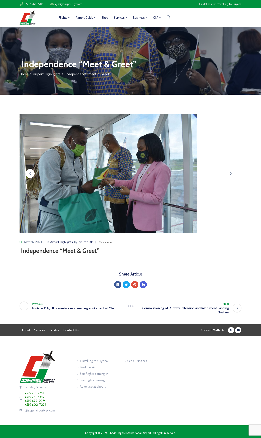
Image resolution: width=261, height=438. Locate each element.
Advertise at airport (93, 386)
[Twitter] (126, 284)
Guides (54, 330)
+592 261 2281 (34, 4)
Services (39, 330)
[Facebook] (117, 284)
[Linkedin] (143, 284)
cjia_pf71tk (86, 242)
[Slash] (130, 305)
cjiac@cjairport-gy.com (68, 4)
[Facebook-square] (231, 330)
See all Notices (137, 361)
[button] (30, 173)
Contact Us (71, 330)
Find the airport (90, 367)
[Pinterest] (134, 284)
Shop (105, 17)
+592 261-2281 (34, 393)
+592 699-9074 (35, 401)
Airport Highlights (46, 74)
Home (24, 74)
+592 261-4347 (34, 397)
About (26, 330)
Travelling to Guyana (94, 361)
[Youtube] (238, 330)
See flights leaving (92, 380)
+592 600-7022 (35, 404)
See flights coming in (94, 374)
